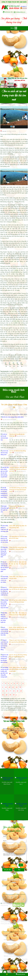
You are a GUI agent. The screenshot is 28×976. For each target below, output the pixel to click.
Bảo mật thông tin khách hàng (9, 916)
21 (3, 694)
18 (13, 691)
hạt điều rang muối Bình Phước (15, 379)
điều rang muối (8, 706)
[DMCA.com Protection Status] (18, 906)
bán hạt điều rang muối (10, 193)
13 (16, 687)
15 (3, 691)
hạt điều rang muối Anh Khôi (18, 373)
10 (6, 687)
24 (13, 694)
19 (17, 691)
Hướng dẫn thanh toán (7, 921)
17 (10, 691)
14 (20, 687)
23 (10, 694)
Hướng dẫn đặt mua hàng (8, 923)
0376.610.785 (12, 939)
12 (13, 687)
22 (6, 694)
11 (9, 687)
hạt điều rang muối (14, 371)
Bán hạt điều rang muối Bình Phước (10, 375)
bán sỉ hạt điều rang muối (18, 333)
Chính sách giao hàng (7, 918)
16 (6, 691)
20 (21, 691)
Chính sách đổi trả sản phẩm (8, 920)
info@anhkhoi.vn (12, 942)
